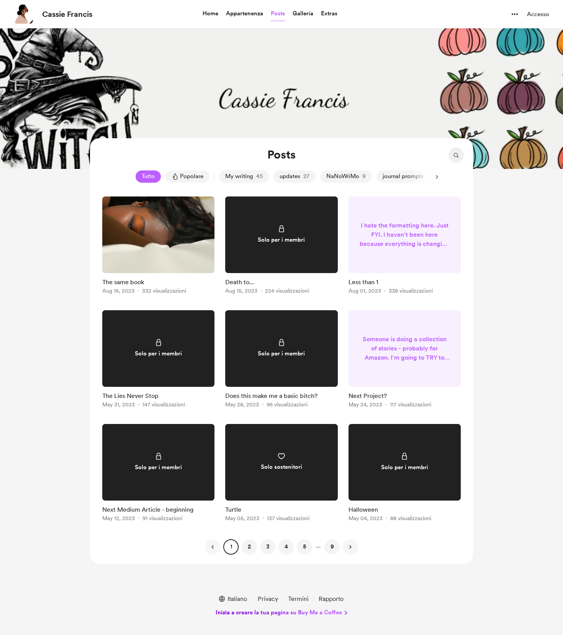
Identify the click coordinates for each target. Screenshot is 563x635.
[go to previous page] (212, 547)
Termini (298, 598)
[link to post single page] (158, 246)
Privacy (268, 598)
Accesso (538, 14)
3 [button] (268, 546)
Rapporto (331, 598)
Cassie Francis (67, 14)
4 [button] (286, 546)
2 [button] (249, 546)
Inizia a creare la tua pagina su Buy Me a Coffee (279, 612)
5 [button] (304, 546)
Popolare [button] (191, 176)
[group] (158, 246)
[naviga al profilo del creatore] (23, 14)
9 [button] (332, 546)
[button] (210, 14)
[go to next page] (350, 547)
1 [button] (231, 546)
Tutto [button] (148, 176)
